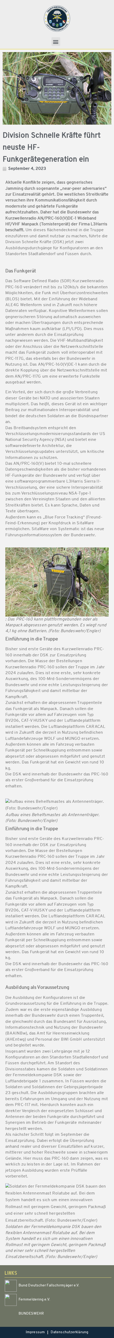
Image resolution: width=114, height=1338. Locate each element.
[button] (55, 41)
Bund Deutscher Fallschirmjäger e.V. (49, 1286)
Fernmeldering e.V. (34, 1300)
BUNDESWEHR (31, 1314)
